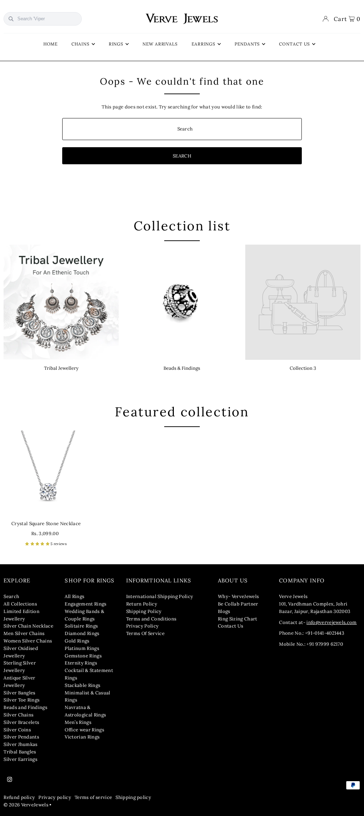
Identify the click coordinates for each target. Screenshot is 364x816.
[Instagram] (9, 780)
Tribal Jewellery (61, 368)
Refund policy (19, 797)
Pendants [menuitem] (247, 44)
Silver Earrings (20, 759)
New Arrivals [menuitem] (160, 44)
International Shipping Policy (159, 596)
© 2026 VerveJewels (26, 805)
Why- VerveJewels (238, 596)
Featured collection (182, 412)
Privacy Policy (142, 626)
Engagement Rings (85, 604)
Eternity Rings (81, 663)
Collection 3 (303, 368)
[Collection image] (302, 302)
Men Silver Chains (24, 633)
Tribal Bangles (20, 752)
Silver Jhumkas (21, 744)
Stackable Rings (82, 685)
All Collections (20, 604)
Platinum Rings (82, 648)
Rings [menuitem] (116, 44)
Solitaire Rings (81, 626)
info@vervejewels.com (331, 622)
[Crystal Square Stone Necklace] (46, 473)
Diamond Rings (82, 633)
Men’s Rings (78, 722)
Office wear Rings (84, 730)
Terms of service (93, 797)
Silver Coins (17, 730)
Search (11, 596)
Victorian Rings (82, 737)
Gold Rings (77, 641)
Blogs (224, 611)
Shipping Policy (144, 611)
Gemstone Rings (83, 656)
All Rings (74, 596)
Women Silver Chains (28, 641)
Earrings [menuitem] (203, 44)
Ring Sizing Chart (237, 619)
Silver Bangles (20, 693)
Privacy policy (54, 797)
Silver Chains (18, 715)
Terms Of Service (145, 633)
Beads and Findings (25, 707)
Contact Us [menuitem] (294, 44)
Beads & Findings (182, 368)
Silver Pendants (21, 737)
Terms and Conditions (151, 619)
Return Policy (141, 604)
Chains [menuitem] (80, 44)
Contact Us (230, 626)
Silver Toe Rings (21, 700)
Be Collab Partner (238, 604)
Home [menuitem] (50, 44)
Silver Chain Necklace (28, 626)
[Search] (11, 19)
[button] (37, 544)
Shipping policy (133, 797)
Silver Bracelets (21, 722)
